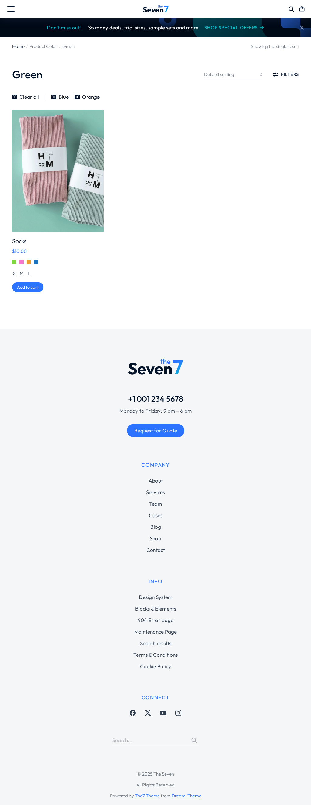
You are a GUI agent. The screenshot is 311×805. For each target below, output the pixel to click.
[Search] (194, 740)
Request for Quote (155, 430)
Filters (290, 74)
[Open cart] (302, 9)
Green (14, 262)
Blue (36, 262)
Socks (19, 241)
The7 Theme (147, 796)
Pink (21, 262)
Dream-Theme (186, 796)
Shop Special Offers (231, 27)
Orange (29, 262)
